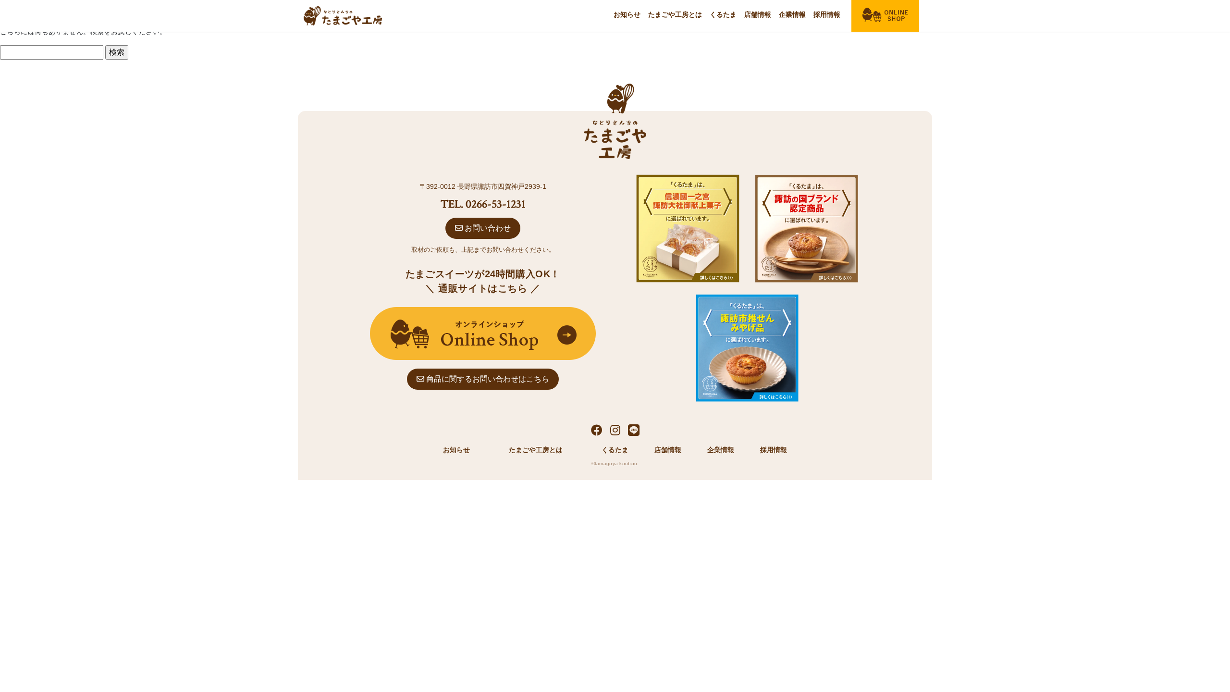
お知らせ (627, 14)
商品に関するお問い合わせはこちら (486, 379)
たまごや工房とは (675, 14)
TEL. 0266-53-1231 (483, 204)
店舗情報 (757, 14)
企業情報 (792, 14)
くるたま (723, 14)
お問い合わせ (487, 228)
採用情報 (826, 14)
